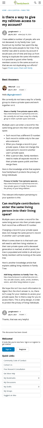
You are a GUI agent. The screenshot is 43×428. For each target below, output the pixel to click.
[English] (21, 2)
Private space (13, 68)
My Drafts (21, 387)
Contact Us (8, 365)
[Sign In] (39, 2)
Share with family (25, 68)
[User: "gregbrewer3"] (4, 32)
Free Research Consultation (14, 369)
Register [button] (22, 349)
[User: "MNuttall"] (4, 88)
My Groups (8, 391)
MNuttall (11, 87)
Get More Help (9, 373)
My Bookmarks (21, 378)
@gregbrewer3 (14, 94)
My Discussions (10, 382)
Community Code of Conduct (15, 360)
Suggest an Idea (10, 395)
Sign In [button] (8, 349)
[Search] (35, 2)
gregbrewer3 (13, 32)
